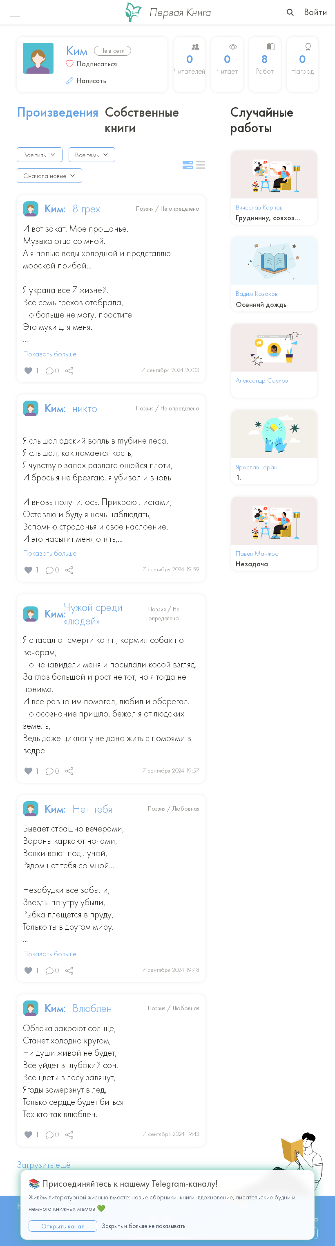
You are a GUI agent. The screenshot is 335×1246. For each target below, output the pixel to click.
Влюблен (92, 1008)
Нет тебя (92, 809)
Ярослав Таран (256, 466)
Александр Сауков (262, 380)
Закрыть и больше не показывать (143, 1226)
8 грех (86, 209)
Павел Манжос (257, 553)
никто (84, 408)
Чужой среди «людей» (93, 614)
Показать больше (49, 354)
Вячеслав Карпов (259, 207)
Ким (77, 51)
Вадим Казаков (257, 293)
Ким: (55, 208)
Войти (315, 12)
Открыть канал (63, 1225)
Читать (274, 174)
